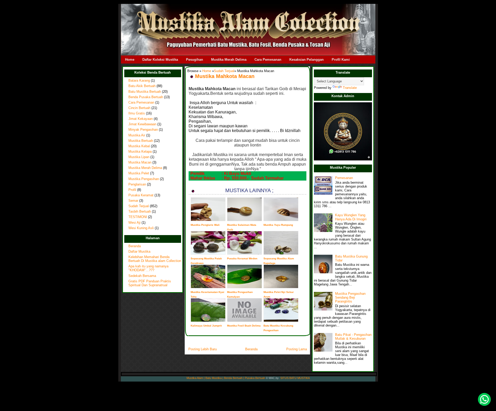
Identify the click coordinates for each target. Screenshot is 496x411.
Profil (132, 190)
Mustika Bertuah (140, 141)
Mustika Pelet (138, 173)
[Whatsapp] (484, 399)
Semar (133, 201)
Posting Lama (296, 349)
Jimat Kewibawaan (142, 124)
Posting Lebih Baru (202, 349)
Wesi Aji (134, 222)
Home (129, 59)
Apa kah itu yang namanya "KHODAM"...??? (148, 268)
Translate (350, 88)
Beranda (134, 246)
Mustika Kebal (139, 146)
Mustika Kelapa (140, 151)
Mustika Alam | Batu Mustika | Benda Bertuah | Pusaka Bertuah (226, 377)
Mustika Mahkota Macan (224, 76)
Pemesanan (344, 178)
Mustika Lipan (138, 157)
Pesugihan (194, 59)
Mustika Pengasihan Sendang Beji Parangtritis (350, 297)
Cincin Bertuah (139, 108)
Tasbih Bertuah (139, 211)
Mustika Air (136, 135)
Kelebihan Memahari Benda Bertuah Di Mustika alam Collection (154, 259)
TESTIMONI (137, 217)
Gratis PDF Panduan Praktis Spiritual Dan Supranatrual (149, 283)
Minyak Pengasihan (143, 129)
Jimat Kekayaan (140, 119)
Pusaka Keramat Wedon (242, 258)
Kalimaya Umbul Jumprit (206, 325)
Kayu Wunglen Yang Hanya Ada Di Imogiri (351, 217)
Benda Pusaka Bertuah (145, 97)
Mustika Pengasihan (143, 179)
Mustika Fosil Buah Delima (244, 325)
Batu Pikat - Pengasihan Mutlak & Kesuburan (353, 336)
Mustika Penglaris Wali (205, 224)
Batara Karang (139, 80)
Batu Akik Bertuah (142, 86)
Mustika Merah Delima (228, 59)
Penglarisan (137, 184)
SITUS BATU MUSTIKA (295, 377)
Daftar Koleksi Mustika (160, 59)
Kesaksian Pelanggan (306, 59)
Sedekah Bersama (142, 276)
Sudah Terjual (138, 206)
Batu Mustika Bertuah (144, 92)
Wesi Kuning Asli (141, 228)
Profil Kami (341, 59)
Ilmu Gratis (136, 113)
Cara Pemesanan (267, 59)
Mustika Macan (139, 162)
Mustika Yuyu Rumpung (278, 224)
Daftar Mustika (139, 251)
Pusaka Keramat (140, 195)
